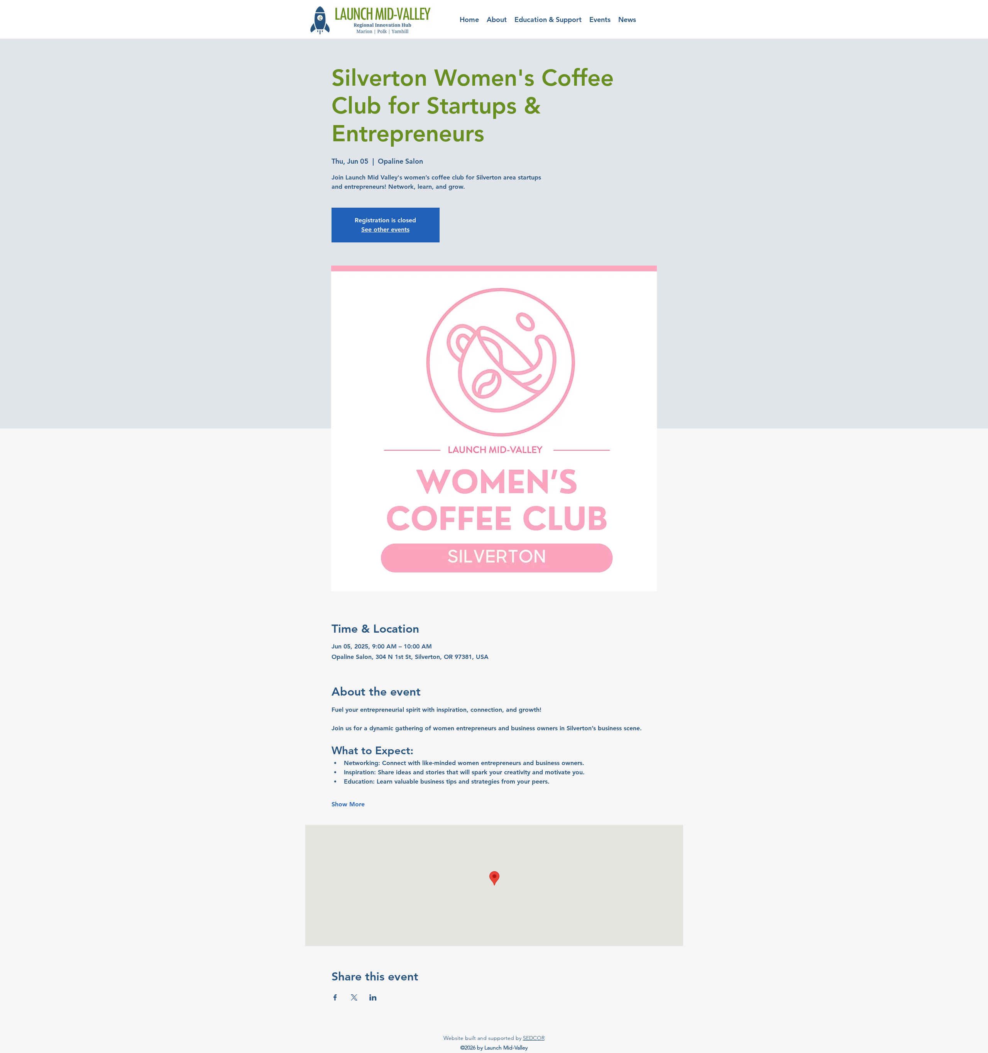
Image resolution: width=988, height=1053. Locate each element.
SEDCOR (534, 1037)
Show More (348, 804)
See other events (385, 229)
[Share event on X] (354, 997)
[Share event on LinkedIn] (373, 997)
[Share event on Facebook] (335, 997)
